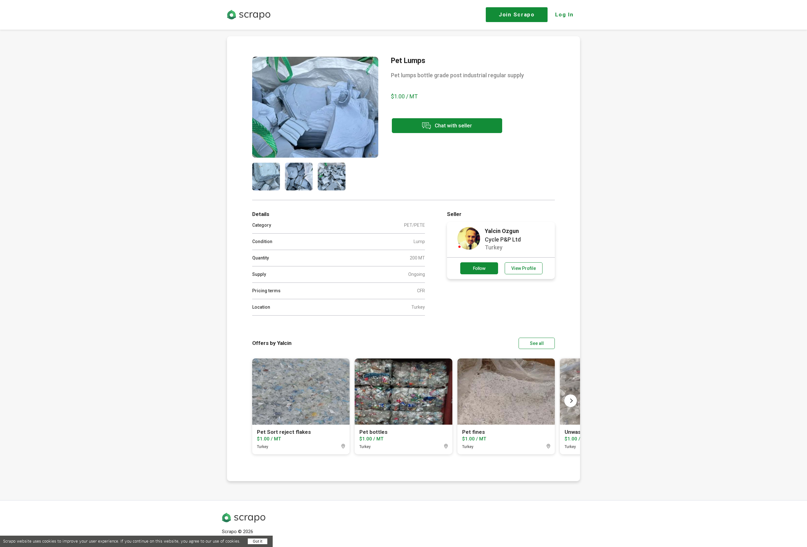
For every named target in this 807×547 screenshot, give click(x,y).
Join (517, 14)
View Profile (523, 268)
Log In (564, 14)
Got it (257, 541)
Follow (479, 268)
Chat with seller (452, 125)
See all (537, 343)
